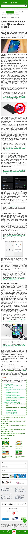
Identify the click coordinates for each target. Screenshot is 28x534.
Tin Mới (3, 12)
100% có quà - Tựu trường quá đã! (19, 447)
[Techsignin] (8, 482)
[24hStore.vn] (14, 2)
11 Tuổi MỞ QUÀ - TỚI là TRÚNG (7, 447)
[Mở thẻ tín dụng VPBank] (20, 476)
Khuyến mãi (17, 14)
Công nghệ (10, 12)
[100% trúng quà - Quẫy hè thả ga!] (7, 452)
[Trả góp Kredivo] (8, 476)
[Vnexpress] (20, 482)
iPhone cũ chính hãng (8, 370)
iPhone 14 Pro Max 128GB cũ (13, 399)
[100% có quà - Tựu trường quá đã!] (21, 443)
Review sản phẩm (19, 12)
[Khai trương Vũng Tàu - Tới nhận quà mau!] (21, 452)
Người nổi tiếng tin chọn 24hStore (10, 17)
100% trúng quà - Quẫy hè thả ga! (7, 457)
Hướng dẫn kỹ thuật (7, 14)
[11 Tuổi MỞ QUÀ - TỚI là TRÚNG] (7, 443)
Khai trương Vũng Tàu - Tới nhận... (20, 457)
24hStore (12, 36)
